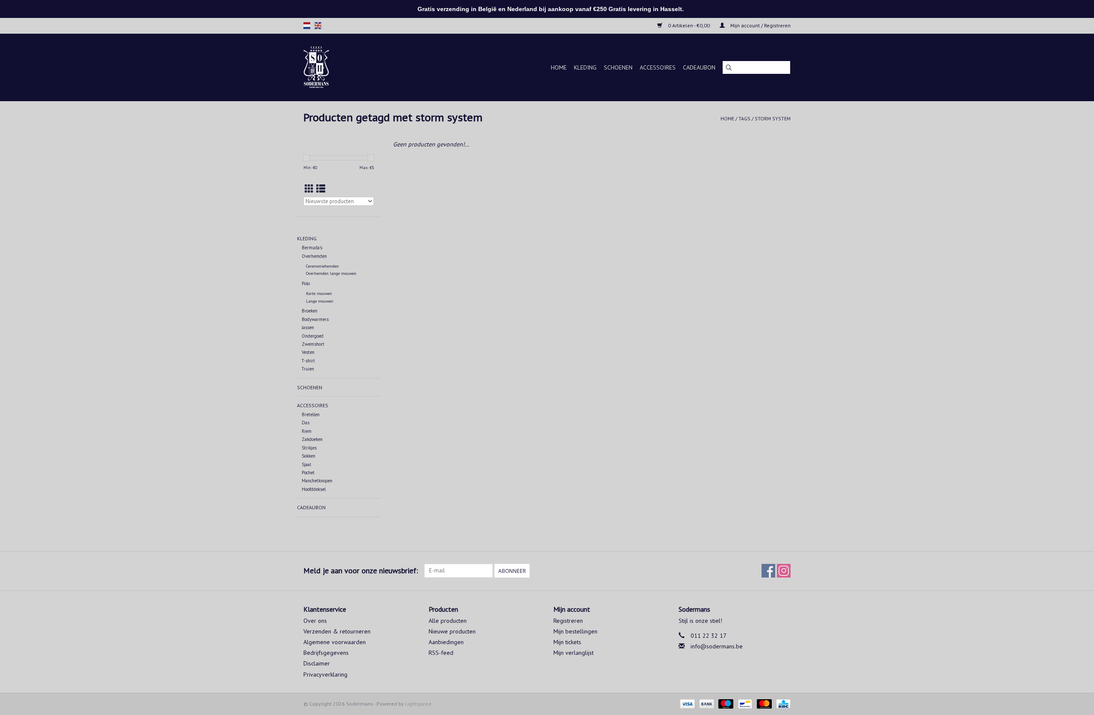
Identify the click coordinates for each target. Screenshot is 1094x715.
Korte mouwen (319, 293)
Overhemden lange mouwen (331, 273)
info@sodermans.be (717, 646)
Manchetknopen (317, 481)
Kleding (585, 67)
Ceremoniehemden (322, 266)
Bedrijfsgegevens (326, 653)
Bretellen (311, 414)
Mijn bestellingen (575, 631)
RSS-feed (441, 653)
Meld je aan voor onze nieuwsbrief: (360, 570)
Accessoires (658, 67)
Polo (306, 283)
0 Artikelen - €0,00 (689, 25)
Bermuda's (312, 248)
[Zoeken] (728, 67)
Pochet (308, 473)
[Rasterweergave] (309, 189)
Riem (307, 431)
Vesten (308, 352)
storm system (773, 118)
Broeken (310, 311)
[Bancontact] (744, 703)
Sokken (308, 456)
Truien (308, 369)
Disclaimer (316, 663)
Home (559, 67)
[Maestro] (725, 703)
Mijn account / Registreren (760, 25)
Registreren (568, 621)
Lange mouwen (319, 301)
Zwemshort (313, 344)
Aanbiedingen (446, 642)
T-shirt (308, 361)
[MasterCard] (763, 703)
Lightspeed (418, 703)
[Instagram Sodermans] (784, 571)
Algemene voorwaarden (334, 642)
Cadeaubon (699, 67)
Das (305, 423)
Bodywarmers (315, 319)
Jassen (308, 327)
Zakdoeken (312, 439)
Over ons (315, 621)
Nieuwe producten (452, 631)
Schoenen (618, 67)
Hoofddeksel (314, 489)
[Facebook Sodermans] (768, 571)
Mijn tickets (567, 642)
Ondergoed (312, 336)
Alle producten (448, 621)
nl (306, 25)
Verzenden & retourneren (337, 631)
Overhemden (314, 256)
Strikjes (309, 448)
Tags (744, 118)
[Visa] (686, 703)
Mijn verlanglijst (573, 653)
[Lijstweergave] (320, 189)
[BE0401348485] (326, 67)
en (318, 25)
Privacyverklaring (325, 674)
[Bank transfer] (705, 703)
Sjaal (306, 464)
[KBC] (782, 703)
